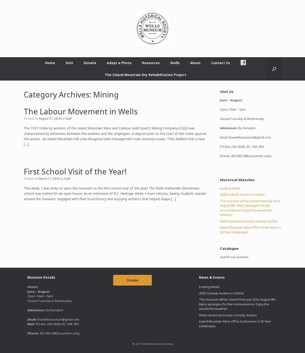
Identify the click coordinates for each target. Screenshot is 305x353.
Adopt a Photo (119, 63)
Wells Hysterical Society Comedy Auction (249, 221)
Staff (68, 119)
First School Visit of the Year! (75, 171)
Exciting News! (230, 188)
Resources (151, 63)
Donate (90, 63)
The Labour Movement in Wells (80, 111)
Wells (175, 63)
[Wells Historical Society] (152, 28)
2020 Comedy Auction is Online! (242, 194)
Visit (69, 63)
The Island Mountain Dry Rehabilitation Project (145, 74)
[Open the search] (274, 69)
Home (50, 63)
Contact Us (220, 63)
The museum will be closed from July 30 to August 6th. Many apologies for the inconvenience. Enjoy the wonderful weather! (250, 208)
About (195, 63)
